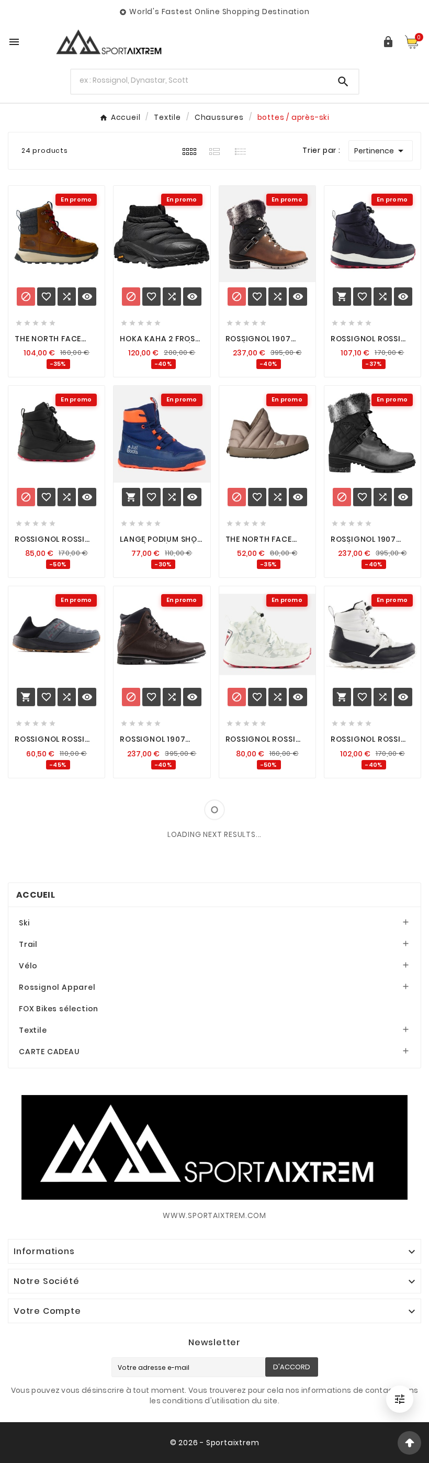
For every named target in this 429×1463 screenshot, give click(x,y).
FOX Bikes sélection (58, 1008)
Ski (24, 923)
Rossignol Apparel (57, 987)
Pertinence (380, 150)
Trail (28, 944)
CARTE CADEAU (49, 1051)
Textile (33, 1030)
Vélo (28, 966)
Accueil (35, 895)
